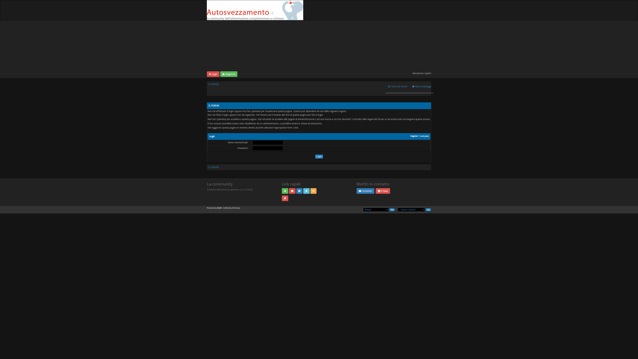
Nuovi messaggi (423, 86)
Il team (384, 191)
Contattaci (366, 191)
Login (214, 74)
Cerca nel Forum (398, 86)
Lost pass (424, 136)
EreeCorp (236, 208)
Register (414, 136)
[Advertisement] (319, 46)
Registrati (230, 74)
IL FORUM (213, 84)
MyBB (219, 208)
